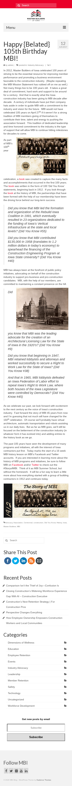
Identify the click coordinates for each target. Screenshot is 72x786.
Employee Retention (19, 655)
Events (11, 661)
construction (38, 523)
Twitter (35, 464)
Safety (11, 686)
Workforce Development (21, 705)
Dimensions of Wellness (21, 642)
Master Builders (9, 526)
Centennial (28, 523)
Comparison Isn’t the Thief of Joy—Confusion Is (32, 585)
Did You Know (50, 523)
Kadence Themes (44, 780)
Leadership (14, 674)
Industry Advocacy (36, 65)
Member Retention (18, 680)
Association (18, 523)
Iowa (65, 523)
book (22, 179)
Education (13, 649)
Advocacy (9, 523)
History (59, 523)
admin (10, 65)
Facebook (17, 464)
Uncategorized (16, 699)
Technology (14, 693)
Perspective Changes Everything (24, 612)
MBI (18, 526)
